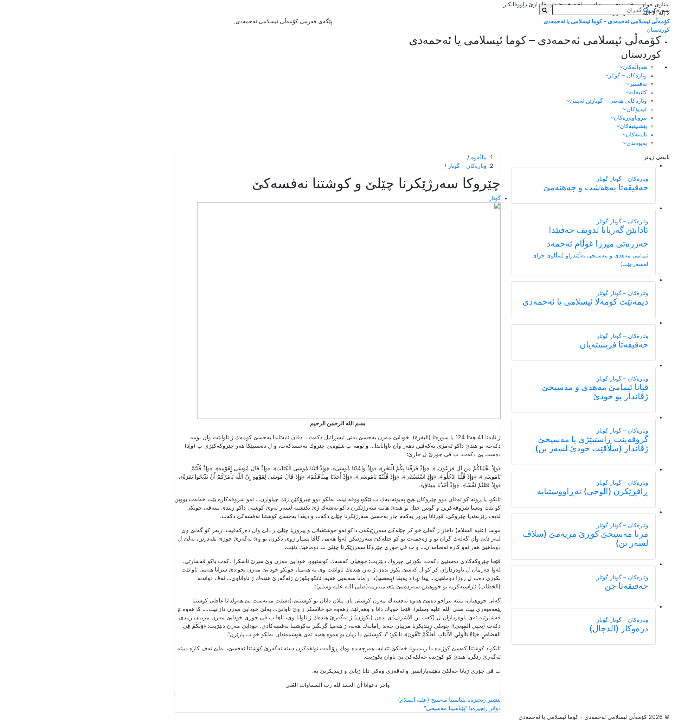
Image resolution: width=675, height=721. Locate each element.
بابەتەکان (636, 134)
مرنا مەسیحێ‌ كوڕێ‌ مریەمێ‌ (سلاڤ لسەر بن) (585, 538)
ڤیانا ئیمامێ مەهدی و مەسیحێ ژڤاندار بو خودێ (595, 391)
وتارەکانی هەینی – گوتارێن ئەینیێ (608, 100)
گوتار (602, 178)
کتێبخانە (638, 92)
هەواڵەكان (635, 66)
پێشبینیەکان (633, 125)
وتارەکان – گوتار (628, 75)
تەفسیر (638, 83)
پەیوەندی (636, 142)
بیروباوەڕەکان (630, 117)
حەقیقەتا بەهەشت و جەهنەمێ (595, 187)
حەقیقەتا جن (626, 586)
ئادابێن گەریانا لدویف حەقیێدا (598, 230)
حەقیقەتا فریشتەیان (614, 344)
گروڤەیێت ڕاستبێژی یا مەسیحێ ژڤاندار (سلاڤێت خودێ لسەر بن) (591, 443)
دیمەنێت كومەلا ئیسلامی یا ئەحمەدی (585, 301)
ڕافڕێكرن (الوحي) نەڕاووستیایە (592, 491)
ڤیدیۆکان (636, 109)
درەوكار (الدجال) (618, 628)
